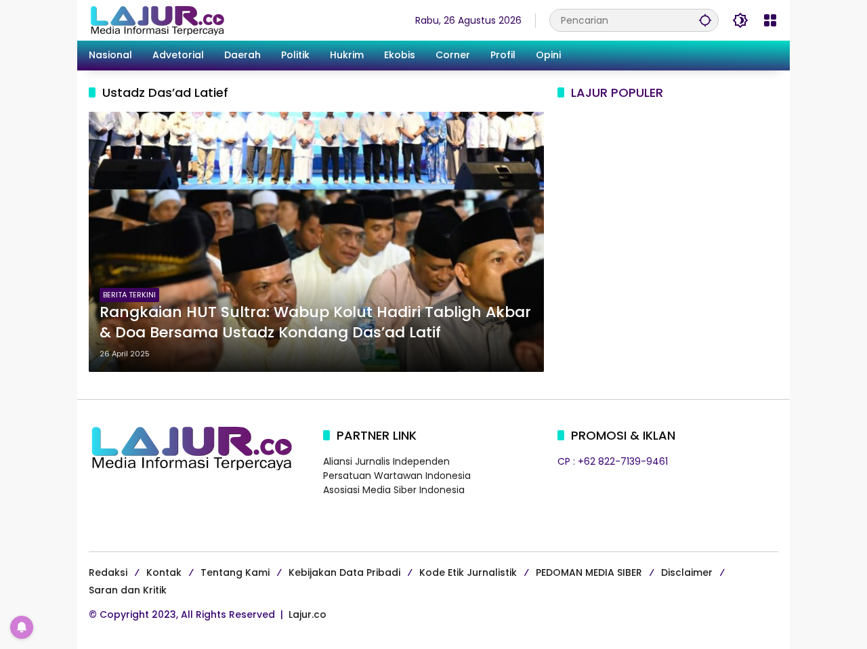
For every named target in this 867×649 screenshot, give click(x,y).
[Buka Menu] (770, 20)
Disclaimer (687, 572)
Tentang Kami (235, 572)
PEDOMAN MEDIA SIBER (589, 572)
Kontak (164, 572)
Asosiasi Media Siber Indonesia (394, 490)
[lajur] (156, 19)
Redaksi (108, 572)
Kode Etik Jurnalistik (468, 572)
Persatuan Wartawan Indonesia (397, 475)
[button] (705, 20)
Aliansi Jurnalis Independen (386, 461)
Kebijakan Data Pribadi (344, 572)
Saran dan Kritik (128, 590)
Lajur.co (307, 614)
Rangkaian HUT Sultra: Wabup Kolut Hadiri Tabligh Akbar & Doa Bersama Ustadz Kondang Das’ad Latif (315, 322)
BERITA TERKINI (129, 294)
